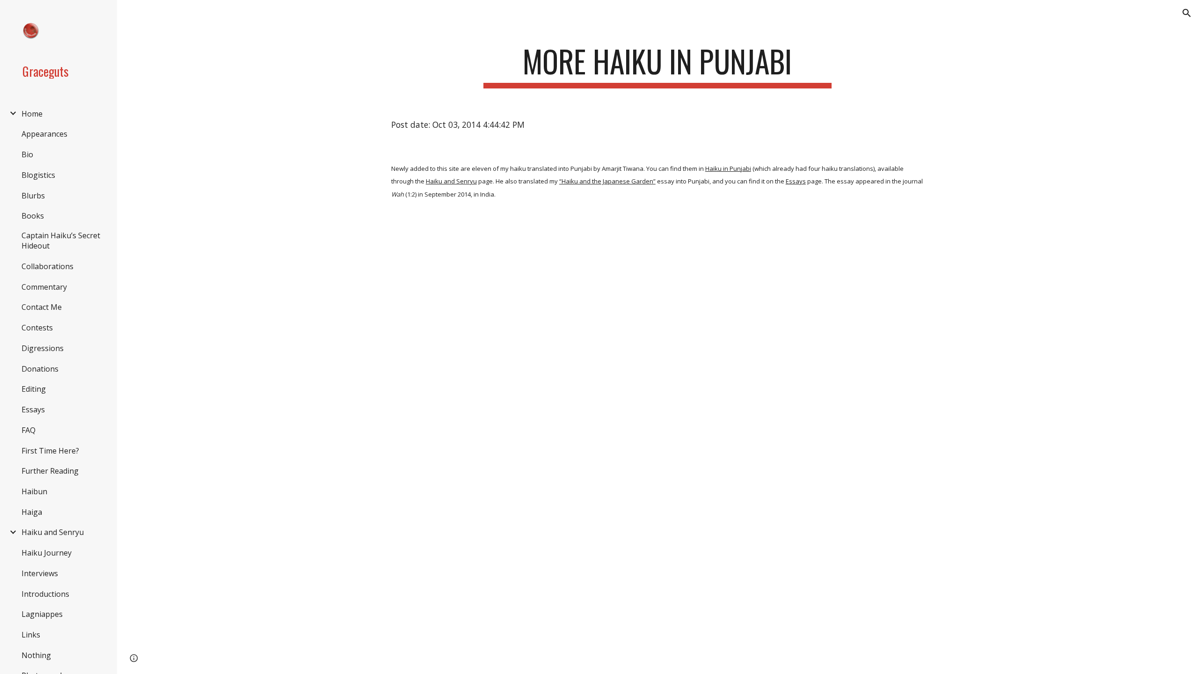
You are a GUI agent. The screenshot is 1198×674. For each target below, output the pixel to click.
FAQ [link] (29, 430)
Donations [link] (40, 369)
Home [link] (32, 114)
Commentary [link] (44, 287)
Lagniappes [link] (42, 614)
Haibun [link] (34, 491)
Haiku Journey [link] (47, 553)
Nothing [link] (36, 655)
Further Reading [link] (50, 471)
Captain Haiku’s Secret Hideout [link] (61, 240)
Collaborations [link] (47, 266)
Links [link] (31, 635)
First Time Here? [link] (50, 451)
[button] (1187, 13)
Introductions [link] (45, 594)
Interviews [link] (40, 573)
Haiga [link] (32, 512)
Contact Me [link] (42, 307)
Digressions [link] (43, 348)
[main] (657, 65)
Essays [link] (33, 409)
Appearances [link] (44, 134)
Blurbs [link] (33, 195)
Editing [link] (34, 389)
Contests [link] (37, 327)
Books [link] (33, 216)
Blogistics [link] (38, 175)
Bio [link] (27, 154)
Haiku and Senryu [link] (53, 532)
